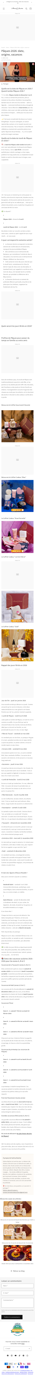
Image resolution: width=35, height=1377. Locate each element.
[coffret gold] (17, 661)
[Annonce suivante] (31, 2)
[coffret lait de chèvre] (17, 623)
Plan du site (30, 1373)
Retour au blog (18, 1271)
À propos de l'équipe (25, 1370)
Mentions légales (23, 1372)
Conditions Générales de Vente (12, 1372)
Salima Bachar (7, 60)
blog (22, 1344)
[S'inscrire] (29, 1348)
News (7, 47)
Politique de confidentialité (21, 1373)
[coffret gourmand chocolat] (17, 442)
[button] (4, 9)
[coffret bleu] (17, 512)
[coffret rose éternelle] (17, 553)
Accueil (3, 47)
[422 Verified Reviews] (17, 1337)
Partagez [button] (5, 84)
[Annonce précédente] (3, 2)
